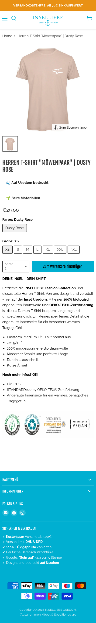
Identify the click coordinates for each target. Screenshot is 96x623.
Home (7, 36)
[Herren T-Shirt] (10, 143)
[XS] (8, 255)
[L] (38, 255)
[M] (28, 255)
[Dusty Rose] (15, 233)
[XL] (48, 255)
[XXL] (61, 255)
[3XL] (74, 255)
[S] (18, 255)
